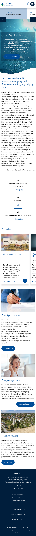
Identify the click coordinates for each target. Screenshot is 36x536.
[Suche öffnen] (27, 4)
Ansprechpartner (25, 404)
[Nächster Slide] (33, 19)
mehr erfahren (11, 56)
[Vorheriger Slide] (3, 19)
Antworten (8, 462)
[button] (18, 509)
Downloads (8, 348)
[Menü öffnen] (32, 4)
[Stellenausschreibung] (25, 281)
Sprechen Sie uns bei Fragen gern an (21, 170)
